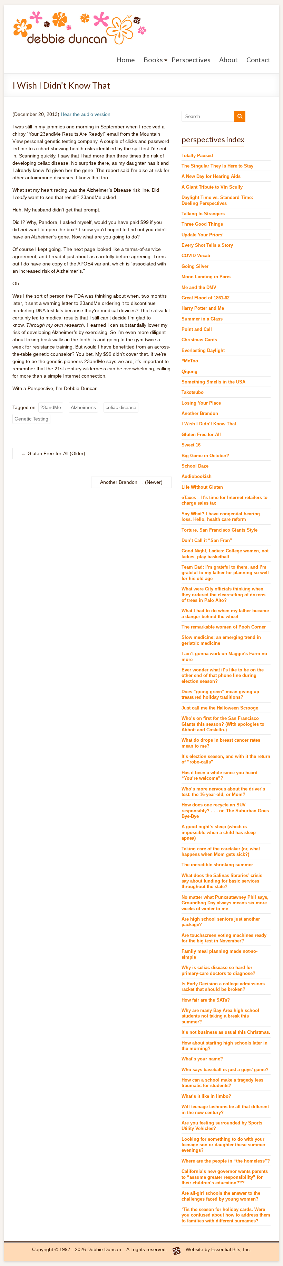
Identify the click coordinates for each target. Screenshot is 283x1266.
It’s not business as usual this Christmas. (226, 1032)
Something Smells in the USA (213, 382)
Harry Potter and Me (203, 308)
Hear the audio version (85, 114)
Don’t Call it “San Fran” (207, 540)
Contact (258, 60)
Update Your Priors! (203, 235)
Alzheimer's (83, 407)
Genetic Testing (31, 419)
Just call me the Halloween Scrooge (220, 708)
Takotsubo (193, 392)
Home (125, 60)
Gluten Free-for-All (44, 453)
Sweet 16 (191, 445)
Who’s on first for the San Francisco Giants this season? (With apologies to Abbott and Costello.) (223, 724)
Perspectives (191, 60)
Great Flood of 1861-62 (206, 298)
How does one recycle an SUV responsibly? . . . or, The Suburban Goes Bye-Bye (225, 811)
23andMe (50, 407)
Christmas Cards (199, 339)
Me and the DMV (199, 287)
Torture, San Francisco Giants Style (219, 530)
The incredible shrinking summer (217, 864)
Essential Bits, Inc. (231, 1249)
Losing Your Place (201, 403)
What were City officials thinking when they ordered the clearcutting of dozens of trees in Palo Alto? (223, 595)
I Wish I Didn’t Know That (209, 424)
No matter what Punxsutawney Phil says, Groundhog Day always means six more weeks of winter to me (225, 903)
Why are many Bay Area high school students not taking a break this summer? (220, 1016)
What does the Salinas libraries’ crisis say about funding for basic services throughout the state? (222, 881)
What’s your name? (202, 1059)
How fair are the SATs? (206, 1000)
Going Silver (195, 266)
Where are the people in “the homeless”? (226, 1161)
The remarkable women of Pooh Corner (224, 627)
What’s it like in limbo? (206, 1096)
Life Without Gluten (202, 487)
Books (153, 60)
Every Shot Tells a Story (207, 245)
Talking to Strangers (203, 213)
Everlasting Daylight (203, 350)
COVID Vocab (196, 255)
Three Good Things (202, 224)
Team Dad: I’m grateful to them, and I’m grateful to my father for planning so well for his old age (225, 573)
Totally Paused (197, 155)
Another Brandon (122, 482)
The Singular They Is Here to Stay (217, 166)
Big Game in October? (205, 455)
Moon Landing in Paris (206, 276)
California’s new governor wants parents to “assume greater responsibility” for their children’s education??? (225, 1177)
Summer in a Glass (202, 319)
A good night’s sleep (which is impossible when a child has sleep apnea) (219, 832)
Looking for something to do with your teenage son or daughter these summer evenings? (223, 1145)
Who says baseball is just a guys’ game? (225, 1069)
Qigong (189, 371)
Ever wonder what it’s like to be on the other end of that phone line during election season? (223, 676)
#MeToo (190, 361)
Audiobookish (197, 476)
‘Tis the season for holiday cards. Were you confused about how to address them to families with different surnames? (226, 1215)
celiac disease (121, 407)
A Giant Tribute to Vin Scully (212, 187)
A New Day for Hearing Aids (211, 176)
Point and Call (197, 329)
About (228, 60)
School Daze (195, 466)
